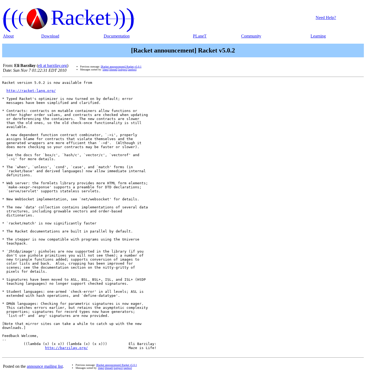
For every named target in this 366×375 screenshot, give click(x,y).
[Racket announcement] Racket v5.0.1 (121, 66)
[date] (106, 69)
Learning (318, 36)
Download (50, 36)
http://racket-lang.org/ (31, 91)
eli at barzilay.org (52, 65)
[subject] (122, 69)
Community (251, 36)
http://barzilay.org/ (66, 348)
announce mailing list (45, 366)
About (8, 36)
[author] (132, 69)
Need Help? (326, 17)
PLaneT (200, 36)
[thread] (113, 69)
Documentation (117, 36)
